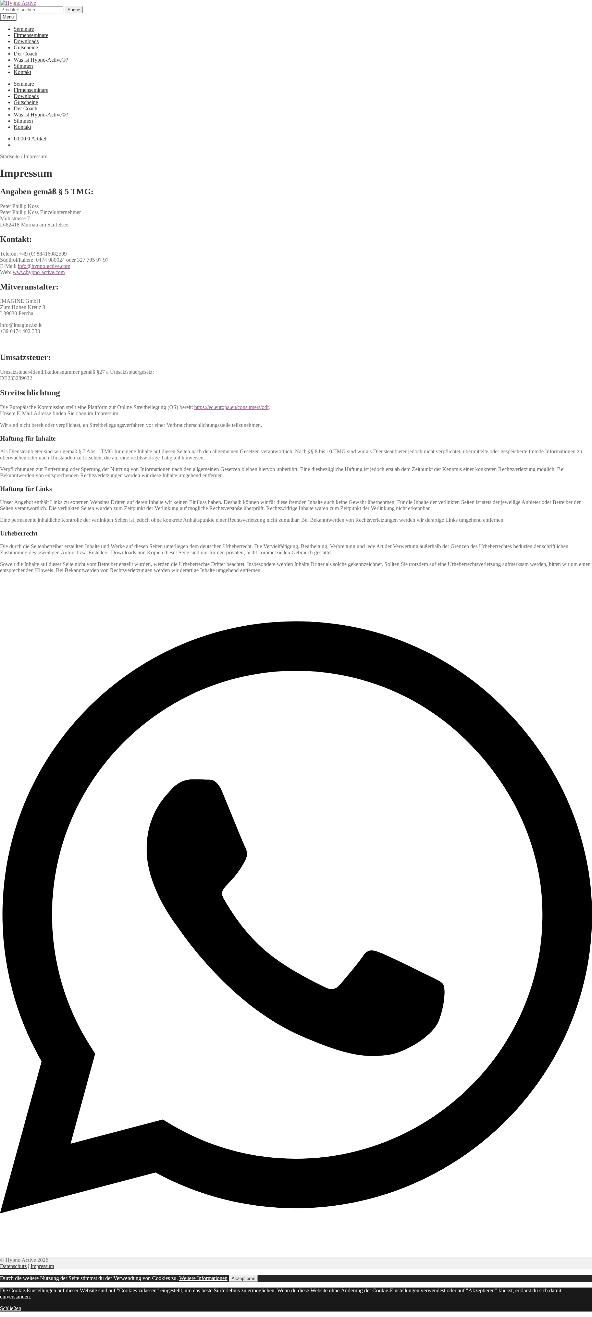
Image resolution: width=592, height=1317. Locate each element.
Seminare (24, 29)
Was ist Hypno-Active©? (41, 60)
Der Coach (25, 54)
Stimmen (23, 66)
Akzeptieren (243, 1278)
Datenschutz (13, 1266)
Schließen (10, 1308)
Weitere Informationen (203, 1278)
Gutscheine (26, 47)
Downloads (26, 41)
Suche (73, 9)
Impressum (42, 1266)
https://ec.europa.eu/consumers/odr (231, 407)
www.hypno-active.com (39, 272)
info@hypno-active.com (44, 266)
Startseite (10, 156)
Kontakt (22, 72)
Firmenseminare (31, 35)
